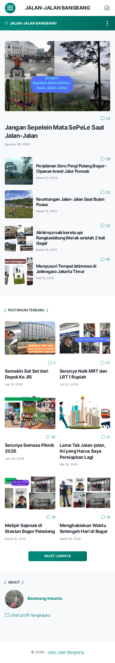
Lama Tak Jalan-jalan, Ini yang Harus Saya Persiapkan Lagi (82, 451)
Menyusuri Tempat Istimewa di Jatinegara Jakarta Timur (66, 269)
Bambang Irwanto (45, 598)
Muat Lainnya (57, 556)
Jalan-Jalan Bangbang (57, 8)
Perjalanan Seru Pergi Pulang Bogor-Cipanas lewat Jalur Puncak (71, 168)
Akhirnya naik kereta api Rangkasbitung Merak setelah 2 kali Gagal (70, 238)
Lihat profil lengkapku (30, 615)
